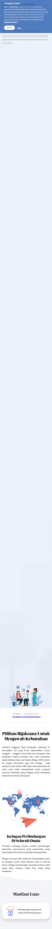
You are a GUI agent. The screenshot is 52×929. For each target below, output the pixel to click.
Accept (9, 28)
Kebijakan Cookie (10, 22)
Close (19, 28)
